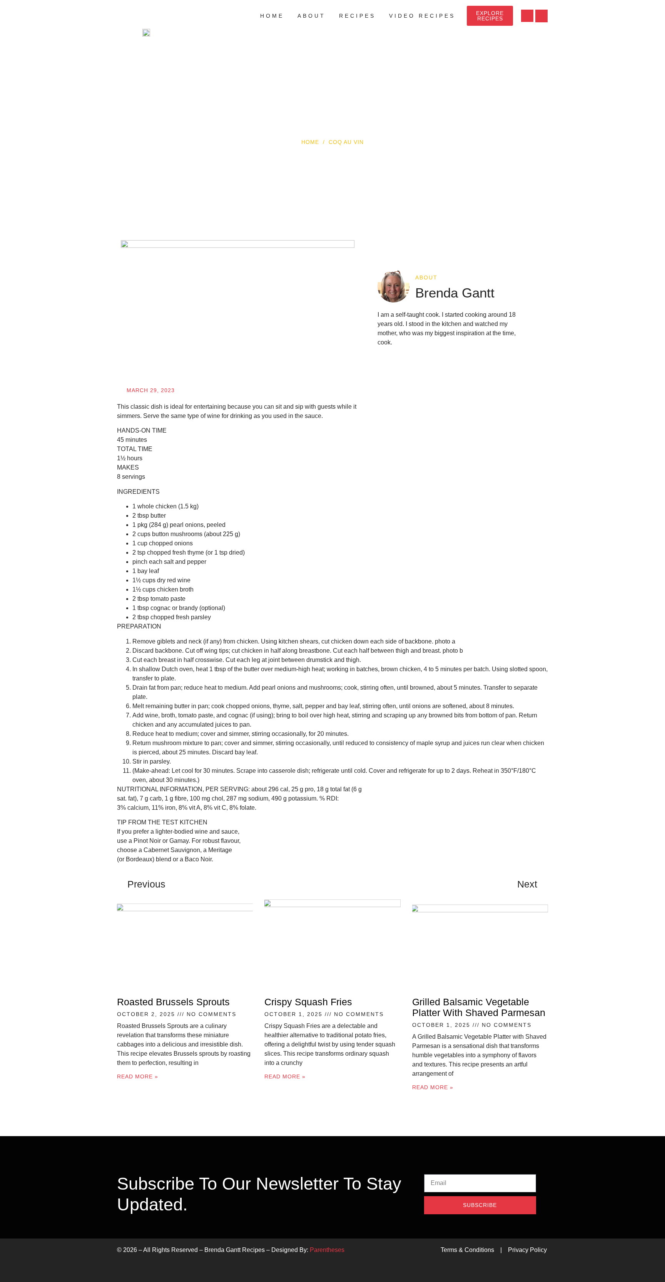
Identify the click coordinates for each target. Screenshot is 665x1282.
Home (272, 16)
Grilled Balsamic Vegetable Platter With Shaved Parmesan (478, 1007)
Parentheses (327, 1250)
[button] (541, 16)
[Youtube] (527, 16)
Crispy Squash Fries (308, 1001)
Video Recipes (422, 16)
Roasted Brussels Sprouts (173, 1001)
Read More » (137, 1076)
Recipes (357, 16)
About (311, 16)
